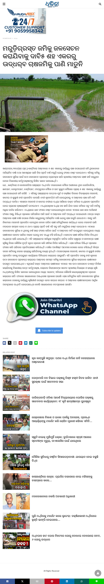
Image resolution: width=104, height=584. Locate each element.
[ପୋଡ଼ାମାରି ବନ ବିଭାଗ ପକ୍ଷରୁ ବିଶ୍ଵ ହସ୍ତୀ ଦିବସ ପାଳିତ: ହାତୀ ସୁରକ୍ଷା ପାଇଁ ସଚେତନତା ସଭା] (16, 383)
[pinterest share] (20, 343)
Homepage (7, 38)
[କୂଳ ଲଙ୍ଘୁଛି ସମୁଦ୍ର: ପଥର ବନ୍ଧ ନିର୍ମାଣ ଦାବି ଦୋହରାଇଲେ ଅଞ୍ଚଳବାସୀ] (16, 363)
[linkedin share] (25, 343)
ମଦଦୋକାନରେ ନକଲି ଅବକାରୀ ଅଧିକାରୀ (53, 496)
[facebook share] (4, 343)
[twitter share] (9, 343)
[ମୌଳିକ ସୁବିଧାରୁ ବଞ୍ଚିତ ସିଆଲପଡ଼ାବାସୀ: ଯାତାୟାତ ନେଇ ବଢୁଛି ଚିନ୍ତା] (16, 462)
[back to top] (98, 573)
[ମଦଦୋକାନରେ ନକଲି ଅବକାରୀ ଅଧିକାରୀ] (16, 501)
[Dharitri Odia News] (52, 4)
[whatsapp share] (30, 343)
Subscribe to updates (51, 330)
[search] (100, 4)
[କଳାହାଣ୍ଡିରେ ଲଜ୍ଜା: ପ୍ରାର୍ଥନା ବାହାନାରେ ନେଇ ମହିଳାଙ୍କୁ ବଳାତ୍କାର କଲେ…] (16, 481)
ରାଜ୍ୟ (15, 38)
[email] (37, 581)
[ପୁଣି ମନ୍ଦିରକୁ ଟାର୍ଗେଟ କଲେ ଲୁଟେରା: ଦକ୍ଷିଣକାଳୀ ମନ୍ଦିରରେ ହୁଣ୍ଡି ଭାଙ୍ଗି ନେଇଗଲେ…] (16, 521)
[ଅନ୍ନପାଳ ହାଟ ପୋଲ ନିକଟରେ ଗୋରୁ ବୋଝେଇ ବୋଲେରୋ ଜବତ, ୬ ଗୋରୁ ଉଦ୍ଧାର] (16, 540)
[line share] (36, 343)
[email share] (15, 343)
